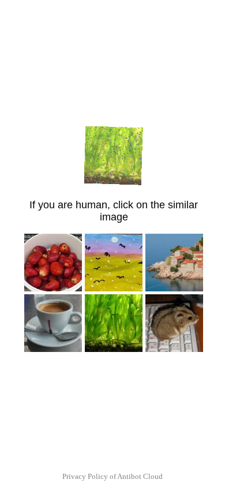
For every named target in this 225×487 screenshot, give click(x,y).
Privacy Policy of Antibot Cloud (112, 476)
